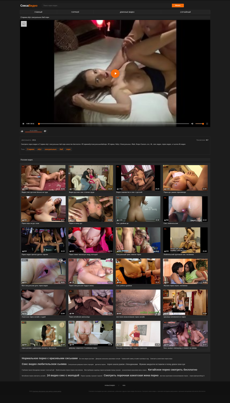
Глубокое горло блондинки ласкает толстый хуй (38, 370)
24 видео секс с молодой (63, 375)
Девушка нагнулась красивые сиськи (108, 359)
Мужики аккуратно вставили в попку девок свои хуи (162, 364)
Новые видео (110, 385)
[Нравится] (22, 131)
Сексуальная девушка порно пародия (81, 364)
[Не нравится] (45, 131)
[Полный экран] (207, 124)
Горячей (75, 12)
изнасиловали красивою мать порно (134, 370)
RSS (124, 385)
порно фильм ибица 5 (197, 376)
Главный (38, 12)
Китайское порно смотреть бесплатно (172, 369)
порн (68, 149)
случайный (185, 12)
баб (61, 149)
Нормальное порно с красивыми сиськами (50, 358)
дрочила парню (100, 364)
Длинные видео (127, 12)
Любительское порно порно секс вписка (69, 370)
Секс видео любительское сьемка (44, 364)
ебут (39, 149)
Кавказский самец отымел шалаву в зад (135, 359)
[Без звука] (192, 124)
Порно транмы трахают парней (91, 376)
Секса (28, 5)
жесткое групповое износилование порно (174, 376)
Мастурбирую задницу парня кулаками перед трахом (102, 370)
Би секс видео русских (86, 359)
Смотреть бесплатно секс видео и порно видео (46, 391)
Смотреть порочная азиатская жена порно (131, 375)
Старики (30, 149)
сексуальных (50, 149)
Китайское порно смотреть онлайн (34, 376)
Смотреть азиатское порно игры (161, 359)
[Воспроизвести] (115, 73)
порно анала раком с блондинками (122, 364)
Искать (178, 5)
